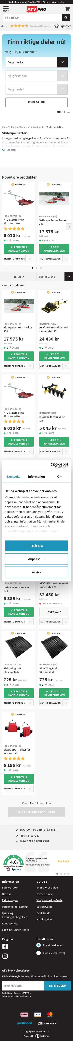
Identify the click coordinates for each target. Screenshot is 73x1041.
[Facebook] (18, 946)
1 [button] (32, 268)
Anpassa (34, 559)
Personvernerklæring (15, 907)
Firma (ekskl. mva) (54, 953)
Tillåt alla (36, 545)
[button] (36, 25)
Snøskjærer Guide (47, 887)
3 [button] (41, 268)
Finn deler (36, 102)
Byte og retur (10, 887)
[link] (36, 863)
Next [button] (69, 226)
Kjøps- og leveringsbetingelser (14, 915)
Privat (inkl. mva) (53, 945)
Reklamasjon (10, 900)
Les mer (11, 149)
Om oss (6, 894)
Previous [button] (4, 226)
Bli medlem (57, 985)
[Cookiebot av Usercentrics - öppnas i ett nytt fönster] (51, 465)
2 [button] (36, 268)
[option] (18, 223)
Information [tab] (36, 476)
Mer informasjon (14, 258)
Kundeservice (10, 923)
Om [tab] (59, 476)
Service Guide (44, 894)
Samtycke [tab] (13, 476)
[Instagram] (18, 956)
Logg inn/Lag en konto (15, 930)
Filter (17, 277)
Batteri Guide (44, 907)
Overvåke (54, 612)
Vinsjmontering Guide (49, 900)
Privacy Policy (8, 996)
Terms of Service (23, 996)
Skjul (61, 112)
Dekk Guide (43, 913)
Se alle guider (44, 919)
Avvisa (36, 572)
